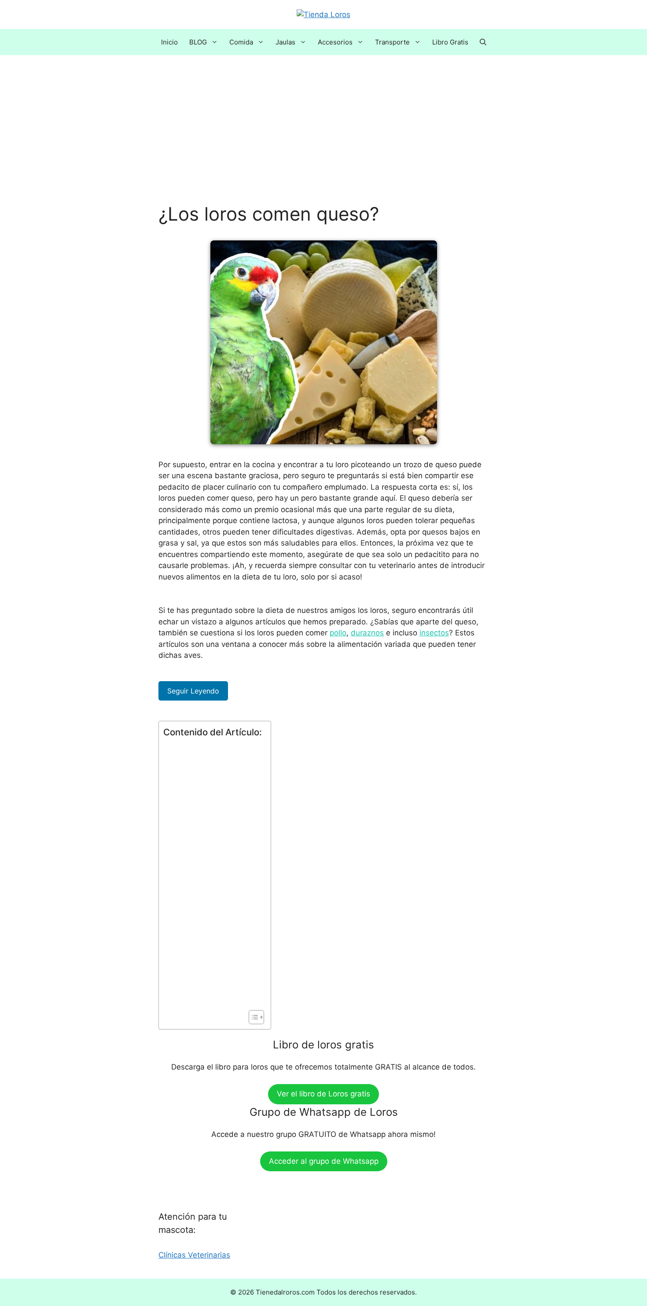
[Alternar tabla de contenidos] (252, 1017)
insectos (434, 632)
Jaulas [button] (285, 42)
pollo (338, 632)
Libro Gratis (450, 42)
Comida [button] (241, 42)
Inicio (169, 42)
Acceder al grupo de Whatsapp (324, 1161)
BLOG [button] (198, 42)
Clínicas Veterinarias (194, 1255)
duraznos (367, 632)
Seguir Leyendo (193, 690)
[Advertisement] (323, 137)
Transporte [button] (392, 42)
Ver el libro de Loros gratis (323, 1093)
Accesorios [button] (335, 42)
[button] (483, 42)
